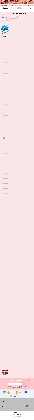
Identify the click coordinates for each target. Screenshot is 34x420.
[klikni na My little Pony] (5, 275)
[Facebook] (26, 410)
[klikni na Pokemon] (5, 300)
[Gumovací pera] (5, 143)
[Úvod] (4, 8)
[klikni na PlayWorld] (5, 350)
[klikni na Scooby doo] (5, 340)
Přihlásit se (7, 19)
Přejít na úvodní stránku (14, 18)
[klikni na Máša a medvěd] (5, 245)
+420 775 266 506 (27, 405)
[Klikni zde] (5, 41)
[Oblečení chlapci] (5, 63)
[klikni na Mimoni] (5, 255)
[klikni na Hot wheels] (5, 315)
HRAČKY (15, 10)
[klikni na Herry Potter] (5, 305)
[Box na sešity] (5, 149)
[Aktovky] (5, 132)
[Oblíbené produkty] (28, 5)
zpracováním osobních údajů (15, 386)
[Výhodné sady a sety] (5, 36)
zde (19, 418)
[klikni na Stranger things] (5, 345)
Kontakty (2, 5)
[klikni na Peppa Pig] (5, 280)
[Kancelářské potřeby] (5, 154)
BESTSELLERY (10, 10)
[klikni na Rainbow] (5, 310)
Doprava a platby (4, 407)
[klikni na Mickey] (5, 250)
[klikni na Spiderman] (5, 290)
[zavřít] (33, 0)
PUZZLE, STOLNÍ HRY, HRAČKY (22, 10)
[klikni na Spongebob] (5, 330)
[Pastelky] (5, 146)
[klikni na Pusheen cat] (5, 355)
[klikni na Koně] (5, 360)
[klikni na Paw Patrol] (5, 265)
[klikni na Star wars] (5, 285)
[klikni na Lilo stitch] (5, 325)
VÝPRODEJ (5, 10)
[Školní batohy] (5, 135)
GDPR (9, 5)
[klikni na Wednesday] (5, 240)
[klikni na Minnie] (5, 260)
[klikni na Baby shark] (5, 320)
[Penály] (5, 138)
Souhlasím (19, 416)
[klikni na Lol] (5, 270)
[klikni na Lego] (5, 335)
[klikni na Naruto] (5, 365)
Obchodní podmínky (6, 5)
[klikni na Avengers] (5, 295)
